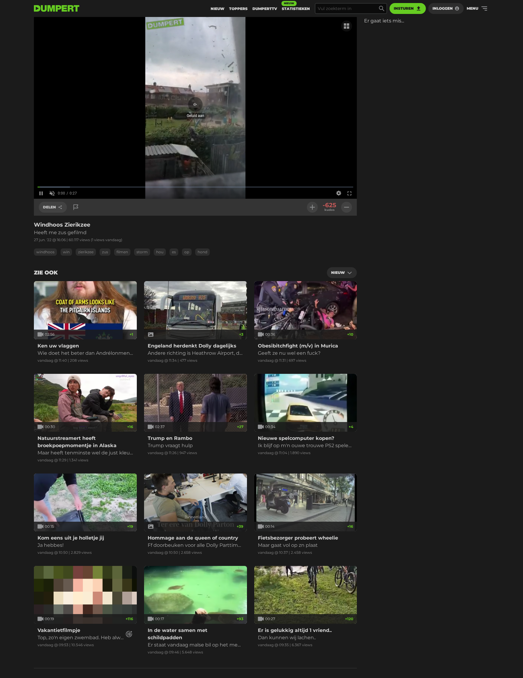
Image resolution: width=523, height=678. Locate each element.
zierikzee (86, 252)
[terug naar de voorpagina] (56, 8)
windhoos (45, 252)
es (174, 252)
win (66, 252)
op (186, 252)
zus (105, 252)
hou (159, 252)
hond (202, 252)
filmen (122, 252)
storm (142, 252)
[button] (195, 108)
